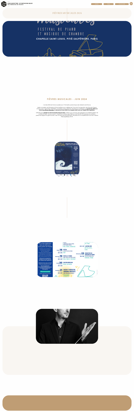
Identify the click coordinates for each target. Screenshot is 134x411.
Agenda (96, 3)
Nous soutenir (122, 3)
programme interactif (51, 301)
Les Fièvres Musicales (48, 110)
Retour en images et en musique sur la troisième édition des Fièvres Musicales (67, 405)
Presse (108, 3)
